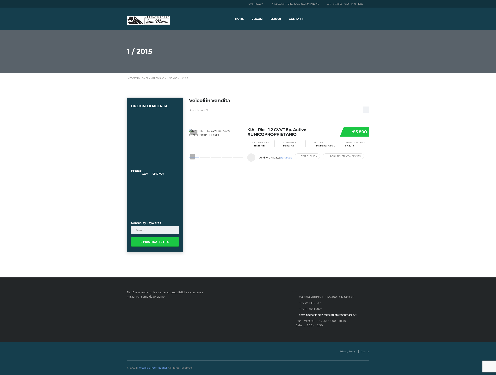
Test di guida (309, 156)
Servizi (275, 19)
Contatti (296, 19)
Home (239, 19)
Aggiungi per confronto (345, 156)
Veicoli (257, 19)
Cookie (365, 351)
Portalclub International (152, 367)
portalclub (286, 157)
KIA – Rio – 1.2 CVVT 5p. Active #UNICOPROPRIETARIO (276, 132)
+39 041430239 (255, 3)
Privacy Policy (348, 351)
